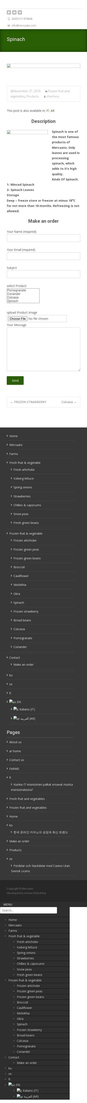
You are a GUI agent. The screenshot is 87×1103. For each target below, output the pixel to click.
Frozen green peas (26, 549)
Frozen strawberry (26, 611)
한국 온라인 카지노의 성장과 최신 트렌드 (41, 832)
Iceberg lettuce (24, 478)
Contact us (16, 760)
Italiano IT (27, 709)
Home (13, 436)
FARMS (14, 769)
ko (11, 675)
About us (15, 742)
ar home (15, 751)
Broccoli (19, 567)
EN (19, 702)
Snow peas (21, 514)
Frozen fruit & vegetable (25, 533)
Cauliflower (21, 576)
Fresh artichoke (24, 470)
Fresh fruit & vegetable (25, 463)
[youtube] (20, 14)
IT (47, 111)
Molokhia (20, 585)
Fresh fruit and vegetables (27, 799)
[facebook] (9, 14)
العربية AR (27, 718)
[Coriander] (23, 294)
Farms (13, 454)
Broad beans (22, 620)
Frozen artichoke (25, 540)
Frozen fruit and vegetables (28, 808)
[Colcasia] (23, 297)
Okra (17, 594)
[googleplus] (14, 14)
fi (10, 693)
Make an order (24, 665)
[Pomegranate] (23, 290)
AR (52, 111)
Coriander (20, 647)
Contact (14, 658)
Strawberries (22, 496)
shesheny (52, 96)
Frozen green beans (27, 558)
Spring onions (23, 487)
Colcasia (69, 402)
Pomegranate (23, 638)
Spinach (19, 603)
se (10, 684)
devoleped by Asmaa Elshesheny (26, 893)
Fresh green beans (26, 523)
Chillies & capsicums (27, 505)
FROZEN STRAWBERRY (28, 402)
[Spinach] (43, 72)
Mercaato (16, 445)
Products (33, 96)
